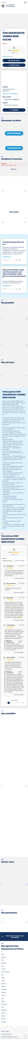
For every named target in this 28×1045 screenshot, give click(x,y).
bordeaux (3, 983)
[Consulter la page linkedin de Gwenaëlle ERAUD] (18, 200)
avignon (3, 1016)
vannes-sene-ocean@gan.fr (11, 99)
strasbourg (4, 1004)
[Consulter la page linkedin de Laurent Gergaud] (9, 200)
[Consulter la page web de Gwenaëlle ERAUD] (21, 200)
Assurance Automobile (12, 347)
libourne (3, 995)
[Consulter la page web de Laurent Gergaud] (12, 200)
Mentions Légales (5, 1031)
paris (2, 954)
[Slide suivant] (26, 78)
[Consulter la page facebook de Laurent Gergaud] (6, 200)
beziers (3, 1001)
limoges (3, 992)
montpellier (4, 989)
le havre (3, 969)
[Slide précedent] (2, 78)
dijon (2, 974)
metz (2, 960)
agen (2, 998)
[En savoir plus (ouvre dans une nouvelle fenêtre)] (8, 919)
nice (2, 966)
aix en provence (5, 972)
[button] (25, 2)
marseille (3, 963)
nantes (3, 980)
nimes (2, 977)
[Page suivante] (23, 703)
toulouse (3, 957)
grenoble (3, 1022)
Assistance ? (4, 2)
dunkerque (4, 1010)
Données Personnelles (6, 1034)
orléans (3, 986)
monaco (3, 1019)
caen (2, 1007)
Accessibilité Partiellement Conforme (9, 1036)
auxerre (3, 1013)
